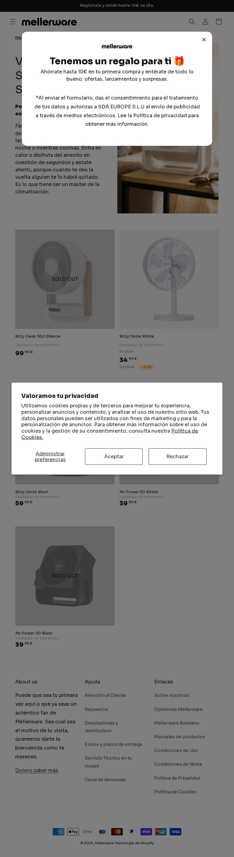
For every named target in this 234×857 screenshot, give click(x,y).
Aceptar (114, 456)
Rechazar (177, 456)
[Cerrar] (204, 39)
